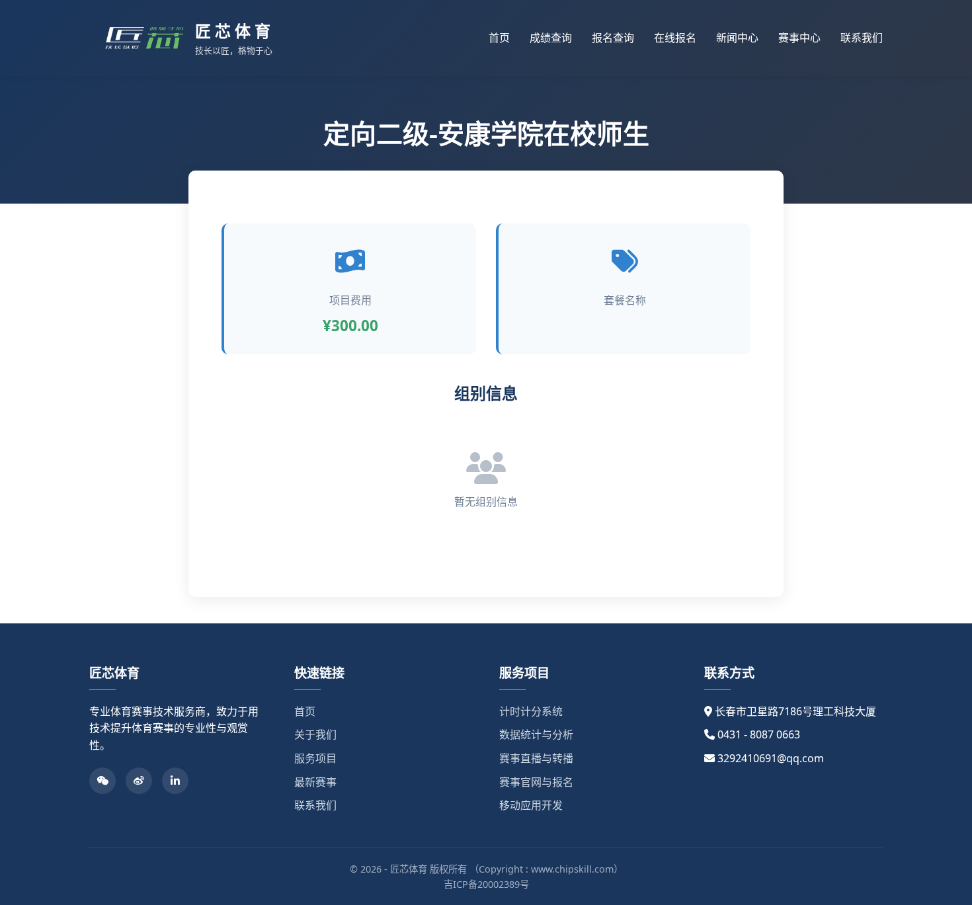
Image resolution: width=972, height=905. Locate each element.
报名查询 (613, 37)
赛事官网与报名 (536, 782)
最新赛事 (315, 782)
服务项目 (315, 758)
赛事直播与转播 (536, 758)
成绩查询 (551, 37)
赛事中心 (799, 37)
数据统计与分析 (536, 734)
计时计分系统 (531, 711)
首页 (499, 37)
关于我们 (315, 734)
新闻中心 (737, 37)
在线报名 (675, 37)
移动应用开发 (531, 805)
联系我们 (861, 37)
